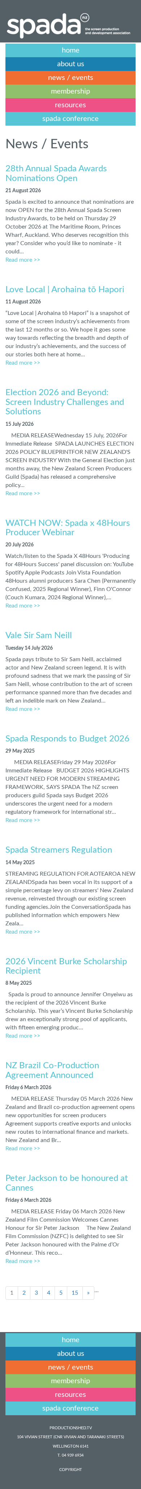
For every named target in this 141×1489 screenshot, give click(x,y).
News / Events (70, 77)
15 (75, 1293)
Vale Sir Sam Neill (38, 635)
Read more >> (22, 260)
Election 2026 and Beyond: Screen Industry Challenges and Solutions (64, 402)
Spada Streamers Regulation (58, 850)
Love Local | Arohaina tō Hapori (64, 289)
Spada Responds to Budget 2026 (67, 739)
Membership (70, 91)
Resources (70, 105)
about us (70, 64)
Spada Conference (70, 118)
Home (71, 50)
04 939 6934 (73, 1455)
